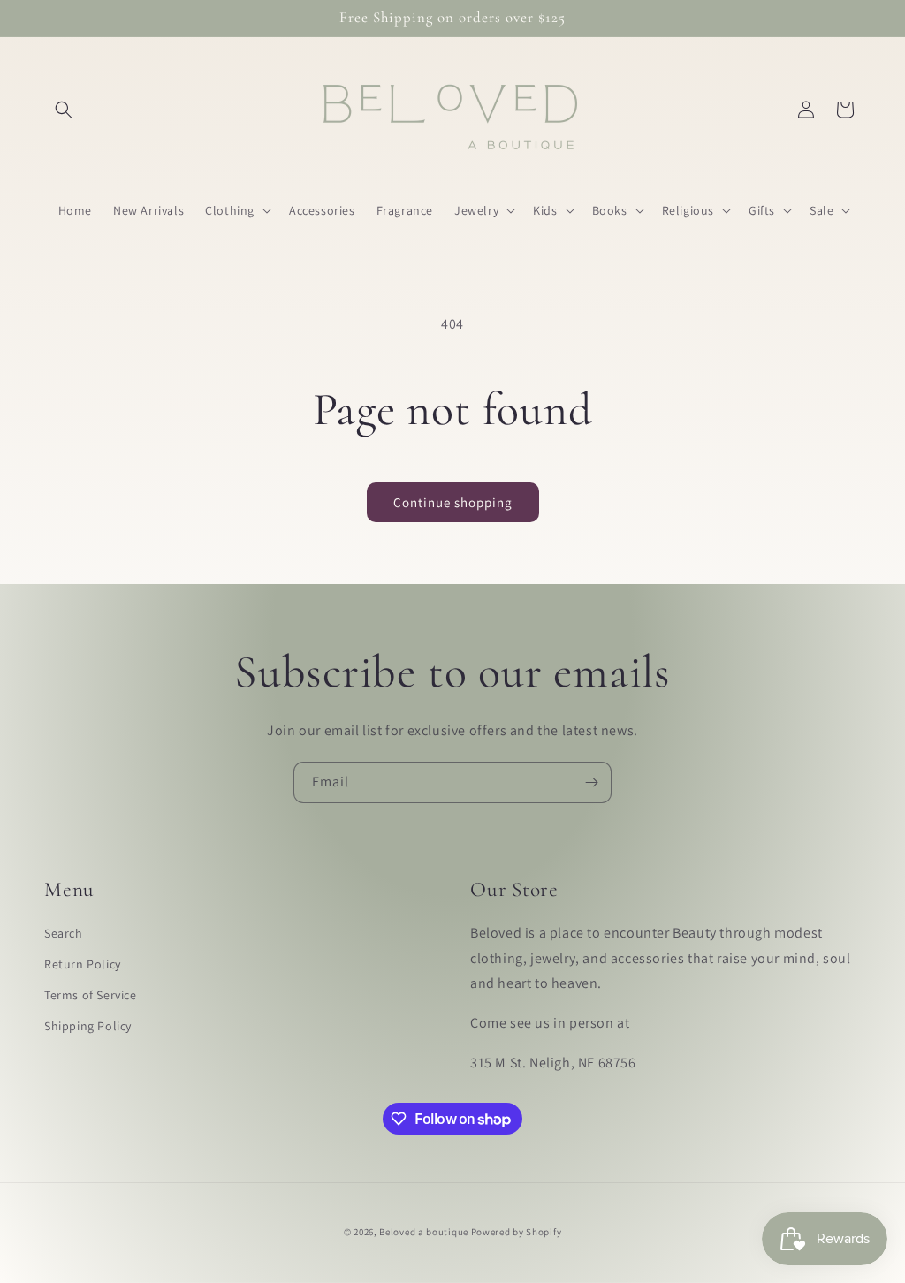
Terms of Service (90, 995)
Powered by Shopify (516, 1232)
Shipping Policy (88, 1026)
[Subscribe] (591, 782)
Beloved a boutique (423, 1232)
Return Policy (82, 964)
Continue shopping (453, 502)
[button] (63, 109)
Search (63, 933)
